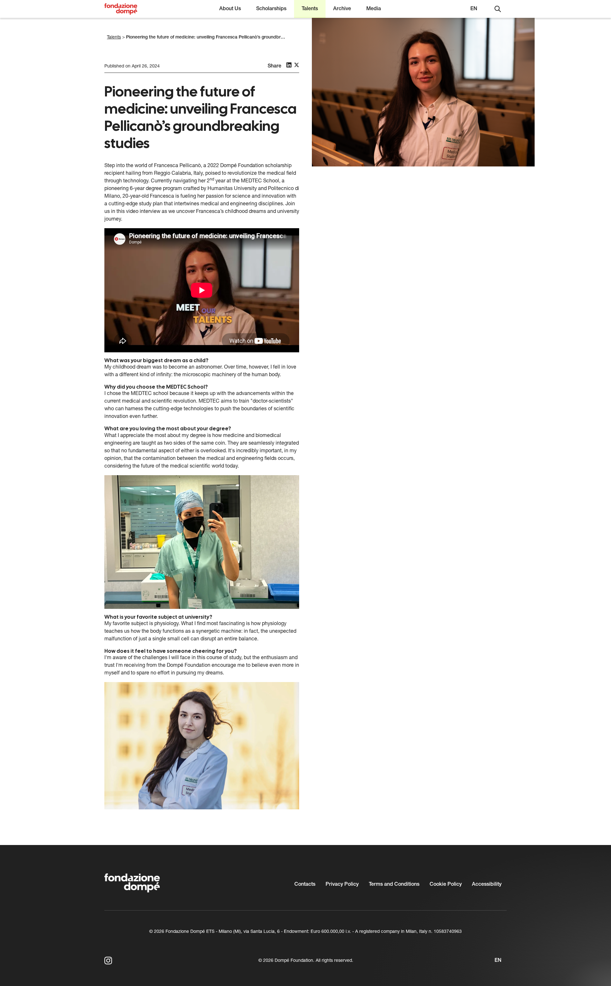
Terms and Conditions (394, 884)
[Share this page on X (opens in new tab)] (296, 64)
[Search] (498, 9)
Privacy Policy (342, 884)
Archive (342, 8)
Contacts (304, 884)
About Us (230, 8)
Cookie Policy (446, 884)
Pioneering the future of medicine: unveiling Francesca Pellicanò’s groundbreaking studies (218, 37)
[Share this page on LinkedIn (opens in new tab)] (288, 64)
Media (373, 8)
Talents (310, 8)
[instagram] (108, 960)
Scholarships (271, 8)
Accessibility (487, 884)
